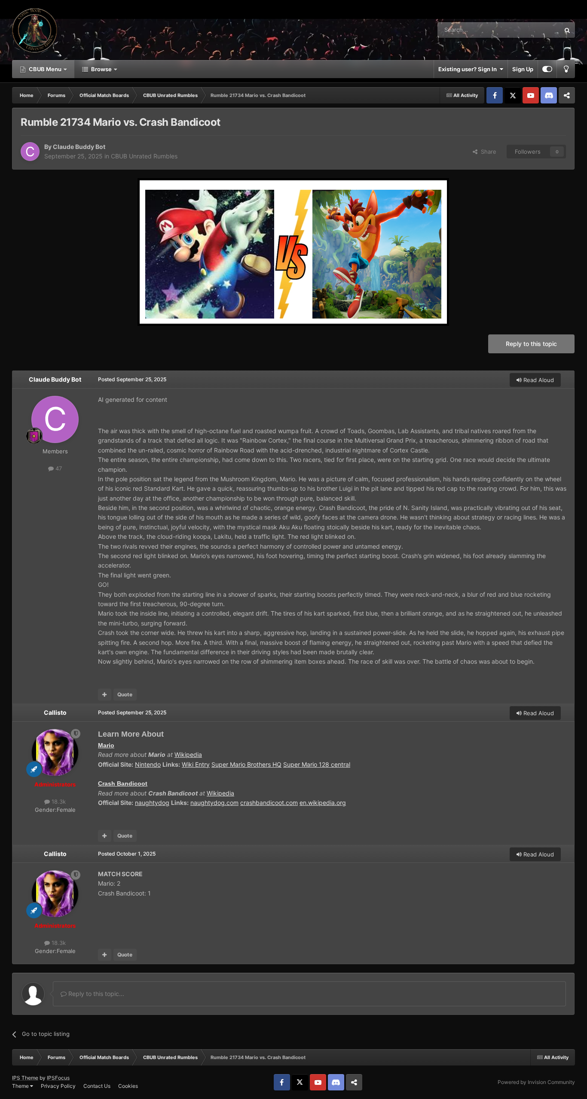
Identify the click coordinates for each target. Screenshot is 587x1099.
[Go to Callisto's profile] (55, 752)
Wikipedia (188, 754)
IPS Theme (25, 1078)
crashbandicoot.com (269, 802)
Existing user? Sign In (468, 69)
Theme (21, 1086)
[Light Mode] (566, 69)
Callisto (55, 712)
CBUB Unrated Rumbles (144, 156)
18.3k (58, 801)
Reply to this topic (531, 343)
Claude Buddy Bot (79, 146)
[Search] (567, 30)
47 (58, 468)
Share (486, 151)
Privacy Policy (58, 1086)
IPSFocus (58, 1078)
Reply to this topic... (95, 993)
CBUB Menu (45, 69)
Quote (124, 694)
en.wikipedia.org (323, 802)
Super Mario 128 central (316, 764)
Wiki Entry (196, 764)
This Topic (535, 30)
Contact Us (96, 1086)
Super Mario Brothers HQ (246, 764)
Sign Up (522, 69)
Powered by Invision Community (536, 1082)
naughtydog (152, 802)
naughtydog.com (214, 802)
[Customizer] (547, 69)
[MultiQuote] (104, 695)
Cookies (128, 1086)
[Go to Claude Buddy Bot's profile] (30, 151)
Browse (101, 69)
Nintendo (148, 764)
